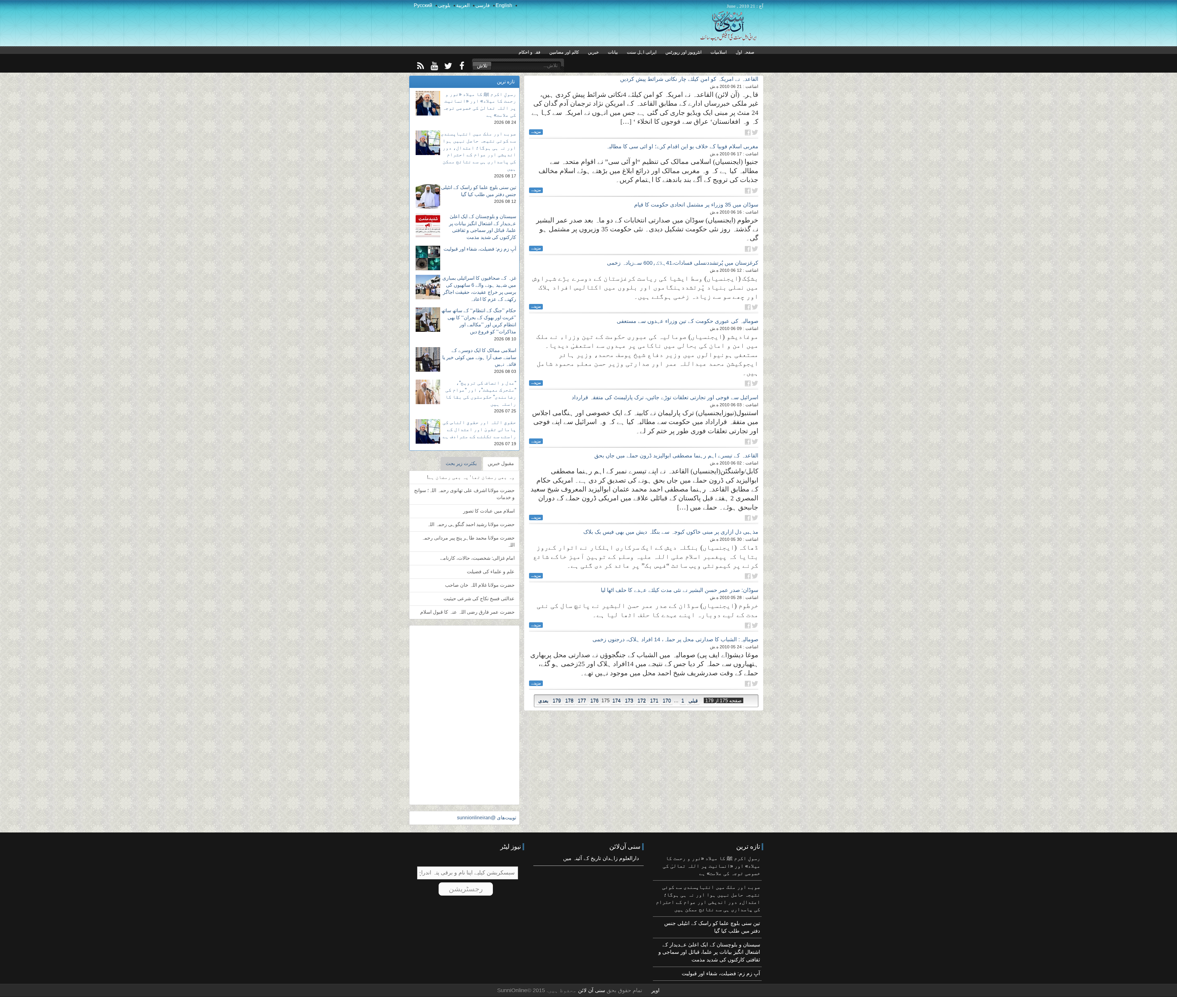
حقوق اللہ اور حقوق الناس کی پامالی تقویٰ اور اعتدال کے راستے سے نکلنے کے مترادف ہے (479, 429)
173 (629, 700)
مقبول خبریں (501, 463)
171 (654, 700)
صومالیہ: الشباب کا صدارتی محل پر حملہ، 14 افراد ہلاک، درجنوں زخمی (675, 639)
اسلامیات (718, 52)
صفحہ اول (745, 52)
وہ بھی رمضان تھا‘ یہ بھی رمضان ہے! (471, 477)
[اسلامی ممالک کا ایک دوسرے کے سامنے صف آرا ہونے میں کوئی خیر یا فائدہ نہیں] (428, 359)
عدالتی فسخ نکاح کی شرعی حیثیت (479, 598)
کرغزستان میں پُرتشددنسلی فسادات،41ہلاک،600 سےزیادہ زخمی (682, 263)
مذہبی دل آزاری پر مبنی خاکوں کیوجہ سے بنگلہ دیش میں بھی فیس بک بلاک (670, 532)
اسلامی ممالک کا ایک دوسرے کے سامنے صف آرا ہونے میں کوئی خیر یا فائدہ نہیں (479, 357)
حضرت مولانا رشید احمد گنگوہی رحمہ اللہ (471, 524)
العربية (463, 5)
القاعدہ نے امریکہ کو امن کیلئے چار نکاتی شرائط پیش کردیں (689, 79)
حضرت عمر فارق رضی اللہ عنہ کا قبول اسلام (467, 612)
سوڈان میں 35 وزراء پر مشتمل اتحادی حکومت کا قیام (696, 205)
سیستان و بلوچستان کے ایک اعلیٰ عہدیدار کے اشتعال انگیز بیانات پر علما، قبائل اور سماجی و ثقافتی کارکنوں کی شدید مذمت (709, 952)
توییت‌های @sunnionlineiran (486, 817)
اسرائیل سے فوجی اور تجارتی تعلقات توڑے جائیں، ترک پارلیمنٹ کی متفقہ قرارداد (665, 397)
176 (594, 700)
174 (616, 700)
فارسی (482, 5)
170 (667, 700)
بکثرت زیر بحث (461, 463)
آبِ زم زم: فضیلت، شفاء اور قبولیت (480, 249)
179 (557, 700)
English (504, 5)
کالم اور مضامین (564, 52)
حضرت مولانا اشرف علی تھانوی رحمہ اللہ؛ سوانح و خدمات (464, 494)
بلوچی (444, 5)
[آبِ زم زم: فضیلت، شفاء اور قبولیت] (428, 258)
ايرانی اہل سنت (642, 52)
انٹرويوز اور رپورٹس (683, 52)
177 (582, 700)
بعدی (543, 700)
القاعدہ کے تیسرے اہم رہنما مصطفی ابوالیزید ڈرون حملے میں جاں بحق (676, 456)
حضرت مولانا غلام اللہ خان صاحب (480, 585)
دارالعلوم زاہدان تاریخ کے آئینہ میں (601, 858)
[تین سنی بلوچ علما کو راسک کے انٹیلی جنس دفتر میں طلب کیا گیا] (428, 196)
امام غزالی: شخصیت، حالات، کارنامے (477, 558)
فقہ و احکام (529, 52)
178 (569, 700)
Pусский (423, 5)
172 (642, 700)
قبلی (693, 700)
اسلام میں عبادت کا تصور (489, 511)
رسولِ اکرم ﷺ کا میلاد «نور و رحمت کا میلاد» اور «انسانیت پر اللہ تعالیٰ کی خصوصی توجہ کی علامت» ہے (711, 865)
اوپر (655, 990)
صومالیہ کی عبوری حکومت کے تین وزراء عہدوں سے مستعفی (687, 321)
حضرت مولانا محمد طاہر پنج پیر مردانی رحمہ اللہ (468, 541)
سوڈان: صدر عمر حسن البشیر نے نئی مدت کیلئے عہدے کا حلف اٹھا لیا (679, 590)
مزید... (536, 132)
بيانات (613, 52)
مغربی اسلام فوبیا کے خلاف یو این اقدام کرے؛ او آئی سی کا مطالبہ (682, 146)
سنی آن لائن (591, 990)
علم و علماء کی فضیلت (491, 571)
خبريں (593, 52)
